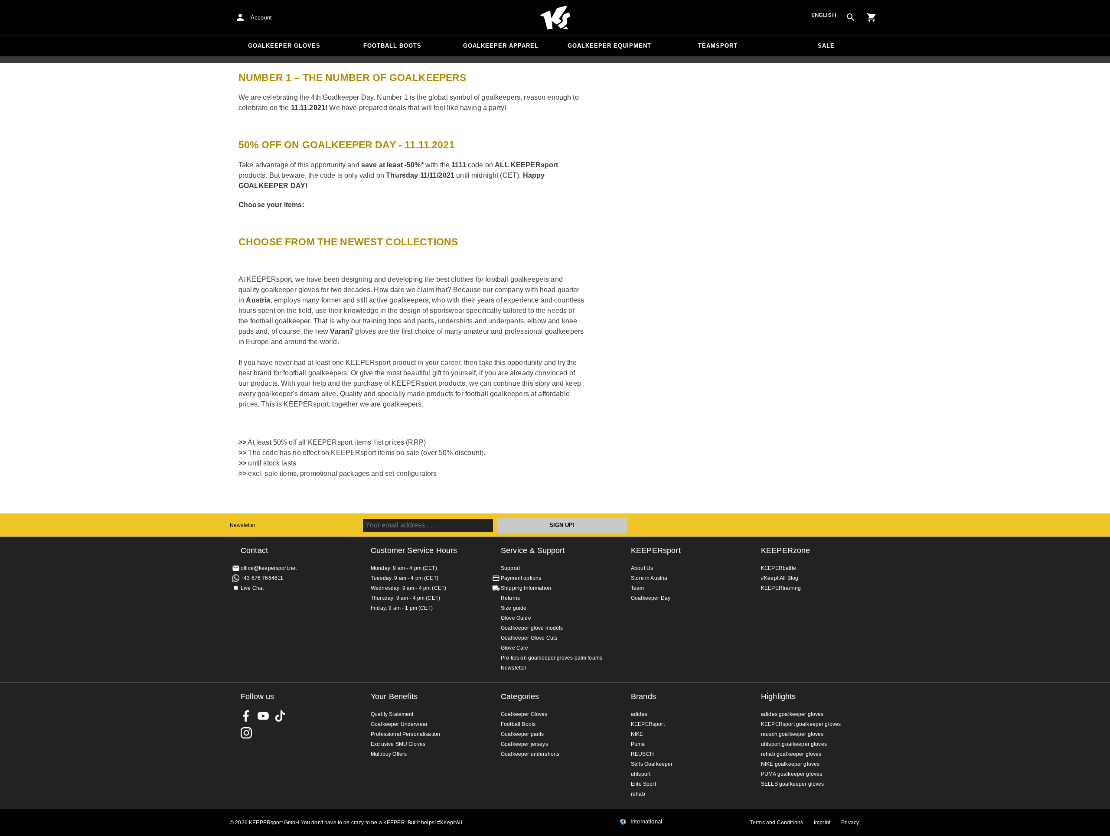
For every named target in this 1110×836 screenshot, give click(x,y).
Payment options (521, 578)
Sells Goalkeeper (652, 764)
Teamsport (718, 45)
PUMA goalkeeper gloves (791, 774)
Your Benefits (394, 696)
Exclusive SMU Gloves (398, 744)
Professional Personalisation (405, 734)
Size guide (514, 608)
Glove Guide (516, 618)
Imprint (822, 823)
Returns (510, 598)
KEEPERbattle (778, 568)
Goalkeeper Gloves (284, 45)
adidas (639, 714)
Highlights (778, 696)
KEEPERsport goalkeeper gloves (801, 724)
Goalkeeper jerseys (524, 744)
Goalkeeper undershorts (530, 754)
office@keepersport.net (269, 568)
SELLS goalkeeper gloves (792, 784)
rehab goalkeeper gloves (791, 754)
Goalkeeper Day (650, 598)
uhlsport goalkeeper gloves (794, 744)
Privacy (850, 823)
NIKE (637, 734)
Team (637, 588)
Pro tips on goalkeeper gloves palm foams (551, 658)
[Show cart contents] (871, 17)
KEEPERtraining (781, 588)
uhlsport (640, 774)
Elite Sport (643, 784)
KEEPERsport (656, 550)
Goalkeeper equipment (609, 45)
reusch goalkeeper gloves (792, 734)
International (646, 822)
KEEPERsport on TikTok (280, 716)
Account (261, 17)
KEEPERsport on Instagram (246, 732)
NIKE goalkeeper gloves (790, 764)
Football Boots (392, 45)
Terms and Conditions (776, 823)
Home (555, 18)
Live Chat (252, 588)
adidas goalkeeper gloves (792, 714)
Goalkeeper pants (522, 734)
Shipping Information (526, 588)
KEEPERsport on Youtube (263, 716)
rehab (638, 794)
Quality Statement (392, 714)
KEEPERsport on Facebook (246, 716)
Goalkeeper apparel (501, 45)
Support (510, 568)
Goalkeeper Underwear (399, 724)
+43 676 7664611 (262, 578)
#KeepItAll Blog (779, 578)
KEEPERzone (785, 550)
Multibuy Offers (389, 754)
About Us (642, 568)
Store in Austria (649, 578)
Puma (638, 744)
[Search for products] (850, 17)
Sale (826, 45)
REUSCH (642, 754)
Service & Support (533, 550)
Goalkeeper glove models (532, 628)
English (823, 15)
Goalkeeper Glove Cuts (529, 638)
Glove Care (515, 648)
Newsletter (243, 525)
